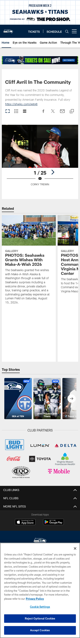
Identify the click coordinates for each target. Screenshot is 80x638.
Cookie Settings (40, 606)
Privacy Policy (35, 598)
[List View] (25, 111)
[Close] (75, 548)
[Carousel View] (7, 111)
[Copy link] (72, 111)
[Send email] (62, 113)
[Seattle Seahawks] (40, 541)
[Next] (52, 172)
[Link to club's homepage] (8, 29)
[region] (40, 590)
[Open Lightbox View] (40, 158)
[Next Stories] (71, 398)
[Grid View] (16, 111)
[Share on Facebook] (43, 113)
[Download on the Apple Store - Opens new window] (25, 522)
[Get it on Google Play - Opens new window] (53, 524)
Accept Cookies (40, 630)
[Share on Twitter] (53, 113)
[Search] (67, 31)
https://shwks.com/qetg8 (21, 104)
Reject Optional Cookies (40, 618)
